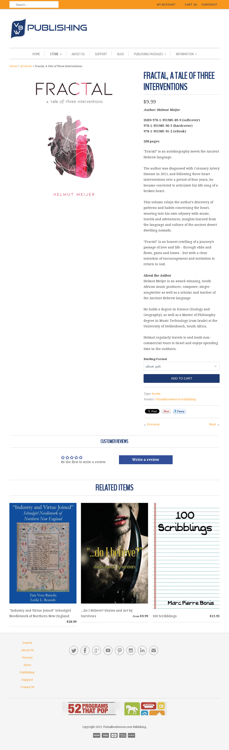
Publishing (27, 672)
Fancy (179, 411)
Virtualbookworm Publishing (175, 399)
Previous (153, 424)
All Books (26, 66)
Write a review (145, 460)
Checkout (209, 4)
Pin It (166, 411)
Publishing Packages (150, 54)
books (156, 393)
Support (101, 54)
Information (186, 54)
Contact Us (27, 687)
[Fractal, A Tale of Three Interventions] (74, 206)
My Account (166, 4)
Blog (120, 54)
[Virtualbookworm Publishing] (114, 29)
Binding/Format (155, 359)
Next (212, 424)
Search (27, 642)
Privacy (27, 657)
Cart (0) (191, 4)
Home (36, 54)
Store (55, 54)
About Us (78, 54)
